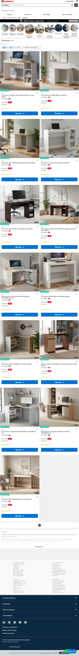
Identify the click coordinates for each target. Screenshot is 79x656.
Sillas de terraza (55, 579)
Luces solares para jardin (18, 575)
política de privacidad (45, 653)
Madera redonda (16, 582)
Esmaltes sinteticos (56, 568)
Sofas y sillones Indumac (18, 574)
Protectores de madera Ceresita (20, 583)
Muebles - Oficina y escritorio (14, 17)
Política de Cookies (8, 633)
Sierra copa (15, 565)
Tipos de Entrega (67, 14)
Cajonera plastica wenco (18, 592)
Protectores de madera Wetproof (20, 580)
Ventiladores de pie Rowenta (58, 589)
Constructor (27, 14)
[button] (44, 5)
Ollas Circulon (55, 566)
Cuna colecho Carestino (18, 569)
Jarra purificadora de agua (58, 580)
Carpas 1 (15, 589)
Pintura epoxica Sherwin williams (59, 572)
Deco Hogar (46, 14)
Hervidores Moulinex (57, 583)
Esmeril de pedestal (17, 585)
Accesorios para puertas (18, 564)
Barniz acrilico (55, 564)
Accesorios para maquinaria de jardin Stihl (59, 569)
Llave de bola (16, 568)
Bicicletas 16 (55, 575)
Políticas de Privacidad (9, 630)
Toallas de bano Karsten (18, 591)
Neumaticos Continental (57, 582)
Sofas (14, 586)
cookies (56, 653)
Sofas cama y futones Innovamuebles (59, 574)
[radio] (2, 108)
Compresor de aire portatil (19, 562)
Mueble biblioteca (17, 588)
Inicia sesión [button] (70, 1)
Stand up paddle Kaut (18, 571)
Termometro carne (56, 591)
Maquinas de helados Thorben (58, 586)
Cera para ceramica (56, 565)
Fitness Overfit (16, 566)
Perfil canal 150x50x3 (18, 572)
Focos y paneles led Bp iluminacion (59, 585)
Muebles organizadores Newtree (59, 588)
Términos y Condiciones (9, 627)
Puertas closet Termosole (57, 562)
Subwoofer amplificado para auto (59, 571)
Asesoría (9, 14)
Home (4, 17)
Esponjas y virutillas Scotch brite (59, 592)
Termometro (15, 579)
